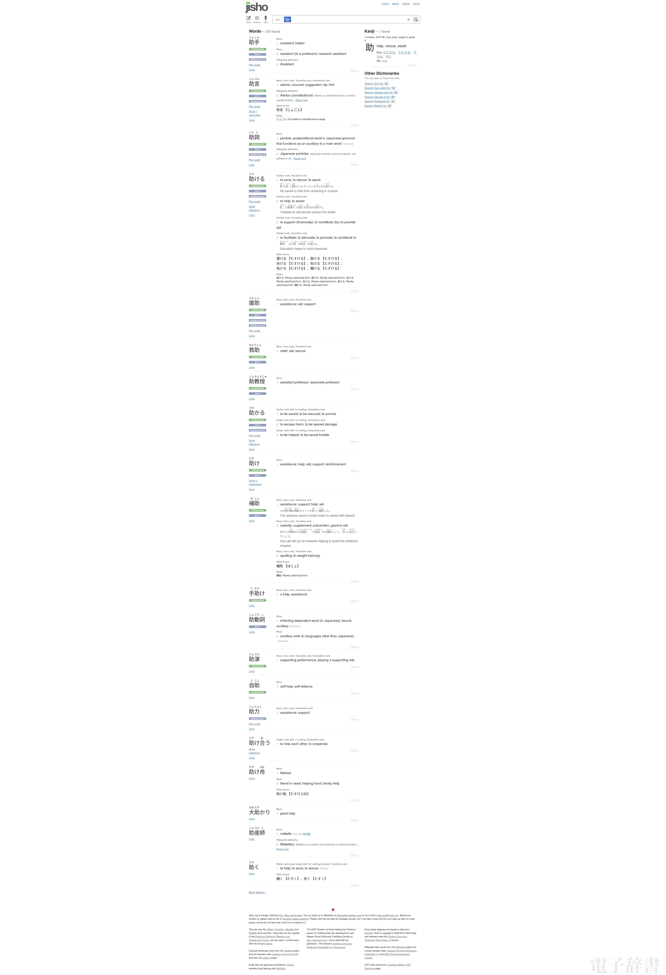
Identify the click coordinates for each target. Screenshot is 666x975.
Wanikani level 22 (257, 320)
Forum (385, 3)
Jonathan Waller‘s (396, 964)
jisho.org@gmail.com (388, 915)
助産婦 (306, 834)
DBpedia (400, 947)
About (395, 3)
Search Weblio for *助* (378, 106)
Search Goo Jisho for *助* (380, 88)
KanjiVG (369, 933)
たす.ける (389, 52)
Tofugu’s (290, 964)
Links (252, 69)
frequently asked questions (295, 918)
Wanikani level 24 (257, 325)
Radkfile (253, 933)
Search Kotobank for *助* (380, 101)
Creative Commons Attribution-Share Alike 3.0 (386, 938)
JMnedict (289, 929)
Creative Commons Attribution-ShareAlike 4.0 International (329, 945)
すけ (388, 56)
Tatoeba (288, 950)
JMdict (270, 929)
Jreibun (266, 957)
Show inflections (254, 208)
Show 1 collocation (255, 113)
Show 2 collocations (255, 482)
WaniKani (280, 968)
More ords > (257, 892)
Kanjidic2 (279, 929)
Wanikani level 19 (257, 154)
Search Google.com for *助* (381, 92)
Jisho (256, 7)
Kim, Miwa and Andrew (290, 915)
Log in (416, 3)
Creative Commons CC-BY (285, 954)
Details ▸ (355, 70)
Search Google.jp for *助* (380, 97)
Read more (301, 100)
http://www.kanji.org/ (317, 940)
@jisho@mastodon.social (349, 915)
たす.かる (404, 52)
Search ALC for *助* (377, 84)
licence (269, 943)
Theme (406, 3)
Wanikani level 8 (257, 101)
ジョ (384, 61)
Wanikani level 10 (257, 59)
